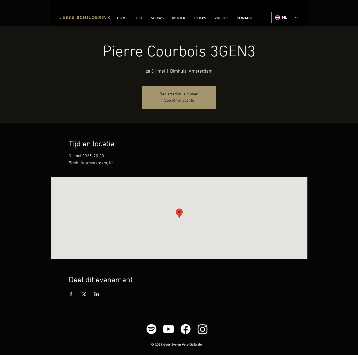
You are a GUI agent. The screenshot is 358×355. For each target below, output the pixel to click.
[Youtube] (168, 329)
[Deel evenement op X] (84, 294)
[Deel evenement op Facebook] (71, 294)
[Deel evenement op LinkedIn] (96, 294)
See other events (179, 100)
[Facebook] (185, 329)
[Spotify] (151, 329)
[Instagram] (202, 329)
